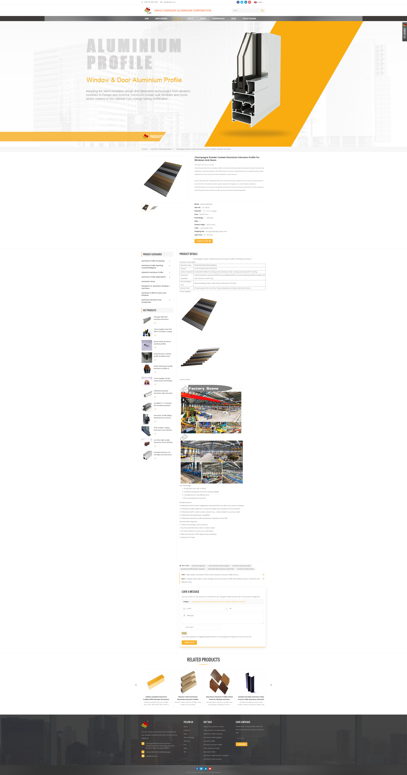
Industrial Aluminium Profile (152, 272)
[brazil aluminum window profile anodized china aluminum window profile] (147, 357)
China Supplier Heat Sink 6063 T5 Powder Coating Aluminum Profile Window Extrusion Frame (163, 330)
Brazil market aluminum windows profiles (162, 342)
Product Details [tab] (188, 253)
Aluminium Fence (218, 18)
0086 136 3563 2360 (151, 2)
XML (185, 752)
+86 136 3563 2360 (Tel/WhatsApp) (158, 752)
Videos (233, 18)
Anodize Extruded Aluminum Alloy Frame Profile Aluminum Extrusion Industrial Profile (188, 698)
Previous (136, 685)
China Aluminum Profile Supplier (214, 730)
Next (271, 685)
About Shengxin (189, 738)
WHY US (190, 18)
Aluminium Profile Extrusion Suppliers (192, 569)
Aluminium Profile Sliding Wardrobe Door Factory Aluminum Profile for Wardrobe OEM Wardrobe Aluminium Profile (163, 416)
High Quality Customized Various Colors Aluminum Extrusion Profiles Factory (212, 575)
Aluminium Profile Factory (245, 569)
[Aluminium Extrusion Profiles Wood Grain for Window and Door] (156, 682)
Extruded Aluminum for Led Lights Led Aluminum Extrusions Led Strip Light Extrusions (163, 453)
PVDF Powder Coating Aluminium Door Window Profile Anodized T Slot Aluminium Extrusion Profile (163, 429)
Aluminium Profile (209, 752)
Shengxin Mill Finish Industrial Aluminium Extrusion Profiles (161, 318)
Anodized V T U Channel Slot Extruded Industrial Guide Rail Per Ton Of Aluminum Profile (162, 404)
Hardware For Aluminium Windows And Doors (155, 287)
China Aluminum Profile (211, 748)
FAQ (185, 745)
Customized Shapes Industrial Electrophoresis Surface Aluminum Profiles (251, 698)
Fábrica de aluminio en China (214, 727)
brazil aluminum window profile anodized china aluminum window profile (163, 355)
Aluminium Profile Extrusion (213, 759)
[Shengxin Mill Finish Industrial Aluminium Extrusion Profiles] (147, 321)
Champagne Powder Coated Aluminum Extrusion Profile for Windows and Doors (218, 602)
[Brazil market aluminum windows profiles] (147, 345)
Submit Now (189, 642)
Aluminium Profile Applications (161, 149)
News (185, 734)
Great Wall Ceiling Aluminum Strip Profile (221, 569)
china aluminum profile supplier (219, 566)
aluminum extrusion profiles (241, 566)
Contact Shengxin (249, 18)
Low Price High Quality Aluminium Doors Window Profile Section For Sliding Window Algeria (163, 441)
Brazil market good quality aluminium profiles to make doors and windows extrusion (163, 367)
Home (147, 18)
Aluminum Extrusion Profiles (213, 745)
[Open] (404, 31)
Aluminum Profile (209, 741)
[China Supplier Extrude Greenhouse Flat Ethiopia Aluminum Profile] (147, 382)
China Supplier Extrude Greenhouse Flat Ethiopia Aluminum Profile (163, 379)
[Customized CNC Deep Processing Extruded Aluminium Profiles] (219, 682)
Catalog (203, 18)
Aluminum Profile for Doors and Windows (153, 294)
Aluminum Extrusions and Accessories (151, 301)
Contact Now (202, 241)
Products (177, 18)
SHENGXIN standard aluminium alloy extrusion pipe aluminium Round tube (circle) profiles (163, 392)
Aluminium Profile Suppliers (213, 738)
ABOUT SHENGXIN (161, 18)
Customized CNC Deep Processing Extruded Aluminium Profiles (219, 698)
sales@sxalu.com (169, 2)
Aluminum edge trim (198, 566)
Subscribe (241, 744)
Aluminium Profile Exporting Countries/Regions (152, 266)
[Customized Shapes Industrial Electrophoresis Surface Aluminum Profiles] (251, 682)
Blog (185, 748)
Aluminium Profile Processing (152, 261)
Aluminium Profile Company (213, 734)
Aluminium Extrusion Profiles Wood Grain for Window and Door (156, 698)
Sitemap (187, 741)
